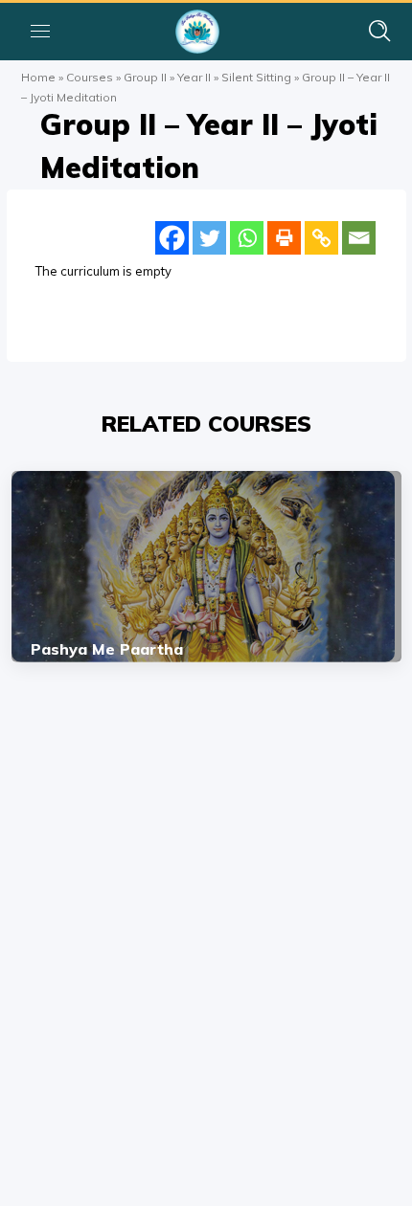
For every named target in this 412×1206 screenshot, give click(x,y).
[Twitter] (209, 238)
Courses (89, 77)
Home (38, 77)
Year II (194, 77)
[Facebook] (172, 238)
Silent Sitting (256, 77)
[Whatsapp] (246, 238)
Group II (145, 77)
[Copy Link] (321, 238)
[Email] (359, 238)
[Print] (284, 238)
